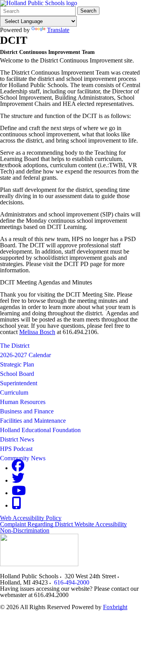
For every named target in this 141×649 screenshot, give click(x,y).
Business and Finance (27, 411)
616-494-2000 (71, 582)
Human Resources (22, 402)
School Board (17, 373)
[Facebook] (18, 468)
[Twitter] (18, 480)
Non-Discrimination (24, 530)
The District (14, 345)
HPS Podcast (16, 448)
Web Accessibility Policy (30, 518)
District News (17, 439)
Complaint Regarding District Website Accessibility (63, 524)
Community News (22, 458)
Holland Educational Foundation (40, 430)
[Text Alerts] (16, 505)
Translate (58, 30)
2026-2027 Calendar (25, 355)
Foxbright (115, 607)
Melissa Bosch (37, 332)
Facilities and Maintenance (33, 420)
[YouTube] (19, 493)
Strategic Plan (17, 364)
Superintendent (18, 383)
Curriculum (14, 392)
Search (88, 11)
